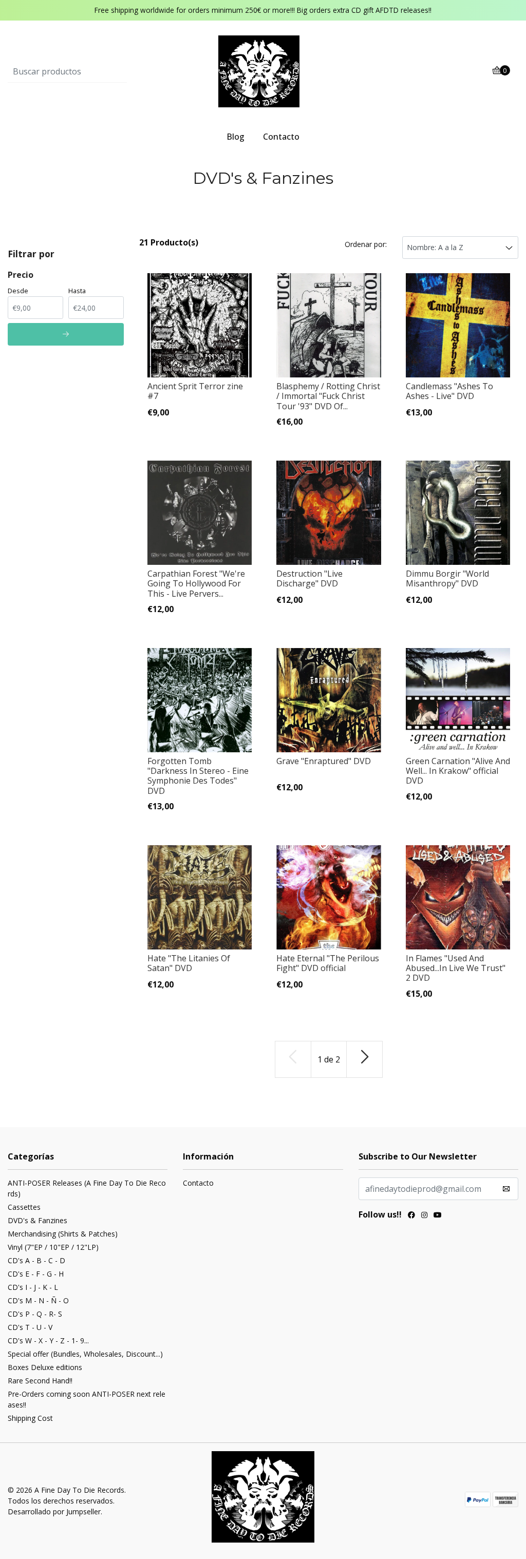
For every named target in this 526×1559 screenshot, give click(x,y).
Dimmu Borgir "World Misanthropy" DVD (447, 578)
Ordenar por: (366, 244)
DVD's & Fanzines (37, 1220)
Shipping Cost (30, 1418)
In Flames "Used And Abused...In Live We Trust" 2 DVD (455, 968)
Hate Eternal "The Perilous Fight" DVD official (327, 963)
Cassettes (24, 1207)
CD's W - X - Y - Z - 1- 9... (48, 1340)
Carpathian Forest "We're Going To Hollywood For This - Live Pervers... (196, 583)
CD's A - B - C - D (36, 1260)
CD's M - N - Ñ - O (38, 1300)
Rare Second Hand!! (40, 1380)
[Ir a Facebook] (411, 1216)
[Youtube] (438, 1216)
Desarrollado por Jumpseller (54, 1511)
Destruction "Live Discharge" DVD (309, 578)
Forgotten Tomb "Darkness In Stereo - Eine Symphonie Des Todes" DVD (198, 775)
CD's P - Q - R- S (35, 1314)
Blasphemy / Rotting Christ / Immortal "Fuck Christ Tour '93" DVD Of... (328, 396)
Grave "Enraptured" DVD (323, 761)
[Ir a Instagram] (424, 1216)
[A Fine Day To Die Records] (263, 71)
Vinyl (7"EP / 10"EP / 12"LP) (53, 1247)
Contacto (281, 136)
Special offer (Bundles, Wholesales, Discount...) (85, 1354)
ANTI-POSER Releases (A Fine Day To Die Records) (87, 1188)
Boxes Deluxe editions (45, 1367)
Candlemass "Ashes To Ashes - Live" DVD (449, 391)
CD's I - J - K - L (33, 1287)
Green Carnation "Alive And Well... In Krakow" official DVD (458, 770)
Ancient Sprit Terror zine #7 (195, 391)
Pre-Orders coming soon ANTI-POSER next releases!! (86, 1399)
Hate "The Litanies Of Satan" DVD (188, 963)
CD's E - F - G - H (36, 1274)
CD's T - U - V (30, 1327)
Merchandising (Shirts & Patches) (63, 1234)
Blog (236, 136)
